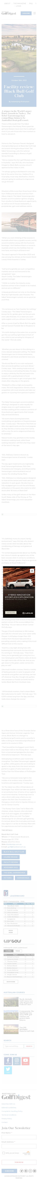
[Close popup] (32, 571)
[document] (19, 592)
